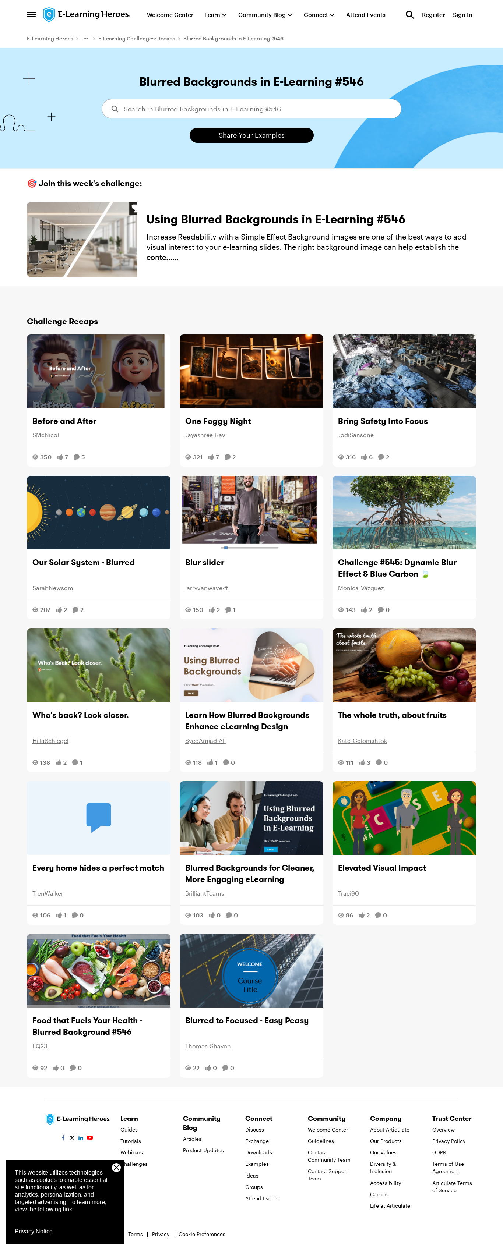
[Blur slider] (251, 512)
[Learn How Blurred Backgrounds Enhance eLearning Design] (251, 665)
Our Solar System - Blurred (83, 562)
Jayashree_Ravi (206, 434)
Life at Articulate (390, 1206)
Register (433, 14)
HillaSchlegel (50, 740)
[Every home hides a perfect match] (98, 818)
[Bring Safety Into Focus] (404, 371)
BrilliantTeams (204, 893)
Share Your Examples (252, 135)
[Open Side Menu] (31, 14)
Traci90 (348, 893)
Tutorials (130, 1141)
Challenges (134, 1164)
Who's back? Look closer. (80, 715)
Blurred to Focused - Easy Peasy (247, 1020)
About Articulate (389, 1129)
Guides (129, 1129)
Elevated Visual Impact (382, 868)
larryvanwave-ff (206, 587)
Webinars (131, 1152)
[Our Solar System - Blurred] (98, 512)
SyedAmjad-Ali (205, 740)
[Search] (409, 14)
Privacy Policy (448, 1141)
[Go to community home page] (87, 14)
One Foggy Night (218, 421)
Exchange (257, 1141)
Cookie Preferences (202, 1234)
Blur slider (204, 562)
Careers (379, 1194)
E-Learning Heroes (50, 38)
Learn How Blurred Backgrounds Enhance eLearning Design (247, 721)
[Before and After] (98, 371)
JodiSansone (356, 434)
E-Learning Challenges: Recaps (136, 38)
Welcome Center (328, 1129)
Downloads (258, 1152)
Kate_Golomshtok (362, 740)
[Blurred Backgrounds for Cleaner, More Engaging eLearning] (251, 818)
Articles (192, 1139)
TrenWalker (47, 893)
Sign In (462, 14)
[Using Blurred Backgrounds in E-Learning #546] (82, 239)
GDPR (439, 1152)
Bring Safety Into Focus (383, 421)
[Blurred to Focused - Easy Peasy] (251, 971)
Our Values (383, 1152)
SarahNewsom (52, 587)
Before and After (64, 421)
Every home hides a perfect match (98, 868)
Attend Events (262, 1198)
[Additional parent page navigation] (85, 38)
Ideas (251, 1175)
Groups (254, 1187)
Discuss (254, 1129)
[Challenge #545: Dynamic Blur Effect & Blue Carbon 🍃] (404, 512)
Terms (135, 1234)
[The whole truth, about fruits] (404, 665)
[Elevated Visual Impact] (404, 818)
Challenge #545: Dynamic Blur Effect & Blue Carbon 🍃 (397, 568)
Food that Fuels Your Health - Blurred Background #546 (87, 1026)
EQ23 (40, 1045)
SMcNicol (45, 434)
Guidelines (321, 1141)
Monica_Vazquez (361, 587)
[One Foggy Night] (251, 371)
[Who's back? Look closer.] (98, 665)
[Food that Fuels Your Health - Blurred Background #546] (98, 971)
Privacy (160, 1234)
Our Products (386, 1141)
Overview (443, 1129)
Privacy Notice (34, 1231)
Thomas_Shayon (208, 1045)
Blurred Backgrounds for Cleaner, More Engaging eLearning (249, 873)
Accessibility (385, 1183)
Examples (257, 1164)
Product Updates (203, 1150)
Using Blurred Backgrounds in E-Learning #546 (276, 219)
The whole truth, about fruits (392, 715)
